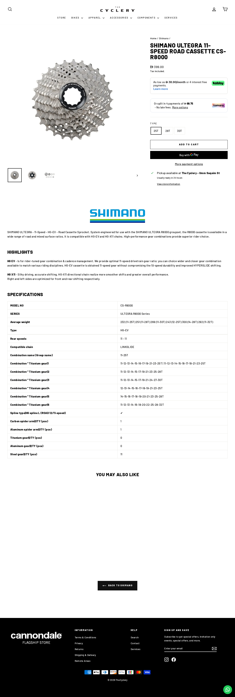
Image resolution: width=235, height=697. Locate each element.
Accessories (119, 17)
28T (167, 130)
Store (61, 17)
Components (147, 17)
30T (179, 130)
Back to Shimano (120, 585)
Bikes (75, 17)
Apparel (95, 17)
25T (156, 130)
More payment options (189, 164)
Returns (79, 649)
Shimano (164, 38)
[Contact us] (227, 689)
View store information (168, 184)
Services (171, 17)
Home (153, 38)
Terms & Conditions (85, 637)
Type (153, 123)
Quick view (33, 534)
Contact (135, 643)
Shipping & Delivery (85, 655)
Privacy (79, 643)
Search (135, 637)
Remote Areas (83, 660)
